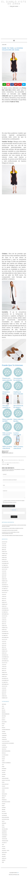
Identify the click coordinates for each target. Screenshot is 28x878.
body (3, 725)
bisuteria (4, 715)
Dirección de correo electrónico (10, 479)
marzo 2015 (4, 649)
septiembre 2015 (5, 637)
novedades (10, 452)
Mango (3, 776)
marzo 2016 (4, 625)
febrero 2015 (4, 651)
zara (12, 452)
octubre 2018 (5, 565)
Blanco (3, 717)
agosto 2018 (4, 569)
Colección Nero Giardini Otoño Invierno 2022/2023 (12, 535)
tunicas (3, 848)
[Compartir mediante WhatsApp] (4, 84)
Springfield (4, 832)
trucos (3, 846)
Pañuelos (4, 795)
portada (3, 807)
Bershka (3, 712)
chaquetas (4, 739)
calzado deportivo (6, 729)
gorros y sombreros (6, 762)
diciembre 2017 (5, 584)
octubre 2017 (5, 588)
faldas (3, 758)
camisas (3, 731)
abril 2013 (4, 693)
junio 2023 (4, 545)
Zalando (4, 856)
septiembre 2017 (5, 590)
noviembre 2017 (5, 586)
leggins (3, 772)
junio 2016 (4, 619)
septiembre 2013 (5, 684)
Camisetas (4, 733)
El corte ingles (5, 754)
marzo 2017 (4, 602)
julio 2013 (4, 688)
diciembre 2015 (5, 631)
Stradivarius (4, 834)
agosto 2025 (4, 541)
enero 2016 (4, 629)
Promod (3, 811)
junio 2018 (4, 573)
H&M (3, 764)
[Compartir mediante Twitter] (24, 84)
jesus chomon (6, 450)
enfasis (3, 756)
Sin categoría (5, 829)
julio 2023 (4, 543)
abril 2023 (4, 549)
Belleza (3, 710)
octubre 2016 (5, 612)
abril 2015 (4, 647)
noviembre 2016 (5, 610)
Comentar (5, 490)
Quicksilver (4, 815)
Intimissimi (4, 768)
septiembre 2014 (5, 660)
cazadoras (4, 735)
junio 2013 (4, 690)
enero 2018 (4, 582)
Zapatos (3, 860)
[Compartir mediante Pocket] (8, 84)
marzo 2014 (4, 672)
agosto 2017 (4, 592)
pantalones (4, 793)
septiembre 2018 (5, 567)
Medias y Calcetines (6, 780)
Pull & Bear (4, 813)
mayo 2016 (4, 621)
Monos (3, 786)
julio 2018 (4, 571)
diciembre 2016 (5, 608)
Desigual (4, 752)
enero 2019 (4, 559)
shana (3, 827)
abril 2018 (4, 576)
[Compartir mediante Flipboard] (16, 84)
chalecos (4, 737)
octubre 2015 (5, 635)
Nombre (5, 474)
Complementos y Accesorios (8, 743)
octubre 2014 (5, 658)
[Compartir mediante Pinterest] (20, 84)
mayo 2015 (4, 645)
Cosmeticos (4, 747)
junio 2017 (4, 596)
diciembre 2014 (5, 654)
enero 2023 (4, 555)
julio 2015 (4, 641)
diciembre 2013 (5, 678)
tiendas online (5, 840)
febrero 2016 (4, 627)
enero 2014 (4, 676)
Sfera (3, 825)
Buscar (14, 516)
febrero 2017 (4, 604)
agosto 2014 (4, 662)
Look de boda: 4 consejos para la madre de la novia (12, 528)
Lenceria (4, 774)
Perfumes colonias (6, 801)
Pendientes (4, 799)
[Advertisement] (14, 22)
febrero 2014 (4, 674)
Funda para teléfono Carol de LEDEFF (10, 530)
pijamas (3, 803)
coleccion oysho (5, 741)
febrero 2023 (4, 553)
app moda (4, 704)
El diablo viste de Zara (14, 3)
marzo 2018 (4, 578)
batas (3, 708)
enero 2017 (4, 606)
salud (3, 821)
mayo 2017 (4, 598)
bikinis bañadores (5, 713)
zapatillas (4, 858)
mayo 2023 (4, 547)
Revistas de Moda (5, 819)
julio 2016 (4, 617)
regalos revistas (5, 817)
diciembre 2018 (5, 561)
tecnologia (4, 838)
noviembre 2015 (5, 633)
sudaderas (4, 836)
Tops (3, 844)
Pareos (3, 797)
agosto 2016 (4, 615)
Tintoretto (4, 842)
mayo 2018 (4, 574)
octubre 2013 (5, 682)
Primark (3, 809)
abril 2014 (4, 670)
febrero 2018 (4, 580)
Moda (3, 782)
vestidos (4, 854)
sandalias (4, 823)
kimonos (4, 770)
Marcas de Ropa (5, 778)
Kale (18, 872)
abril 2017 (4, 600)
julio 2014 (4, 664)
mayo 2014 (4, 668)
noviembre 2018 (5, 563)
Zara (3, 862)
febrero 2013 (4, 697)
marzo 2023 (4, 551)
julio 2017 (4, 594)
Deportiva (4, 749)
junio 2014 (4, 666)
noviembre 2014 (5, 656)
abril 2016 (4, 623)
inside (3, 766)
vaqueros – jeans (5, 850)
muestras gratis (5, 788)
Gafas (3, 760)
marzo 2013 (4, 695)
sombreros (4, 830)
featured (7, 452)
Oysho (3, 790)
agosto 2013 (4, 686)
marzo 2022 (4, 557)
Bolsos (3, 727)
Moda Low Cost (5, 784)
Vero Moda (4, 852)
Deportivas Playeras (6, 751)
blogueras (4, 721)
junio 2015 (4, 643)
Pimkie (3, 805)
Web (4, 485)
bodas (3, 723)
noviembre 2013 (5, 680)
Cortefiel (4, 745)
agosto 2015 (4, 639)
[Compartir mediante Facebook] (12, 84)
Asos (3, 706)
